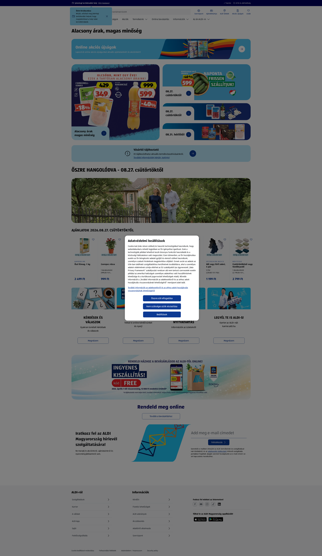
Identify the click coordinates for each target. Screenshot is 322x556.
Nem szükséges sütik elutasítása (161, 306)
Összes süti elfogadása (162, 298)
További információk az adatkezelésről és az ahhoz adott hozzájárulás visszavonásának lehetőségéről (158, 289)
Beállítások (162, 314)
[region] (162, 278)
